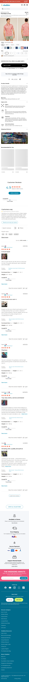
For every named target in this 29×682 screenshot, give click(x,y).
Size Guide (25, 50)
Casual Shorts (4, 616)
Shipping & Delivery (5, 637)
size (3, 234)
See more (4, 284)
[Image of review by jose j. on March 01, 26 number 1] (4, 256)
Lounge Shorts (4, 621)
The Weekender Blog (6, 651)
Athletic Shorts (4, 614)
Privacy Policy (17, 678)
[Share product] (20, 79)
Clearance (3, 625)
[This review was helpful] (23, 437)
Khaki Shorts (4, 618)
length (10, 234)
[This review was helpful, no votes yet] (23, 288)
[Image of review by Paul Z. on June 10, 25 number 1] (4, 355)
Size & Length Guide (5, 644)
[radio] (2, 47)
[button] (8, 29)
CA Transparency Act (5, 665)
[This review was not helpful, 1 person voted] (26, 288)
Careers (3, 669)
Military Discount (5, 642)
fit (6, 234)
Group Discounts (5, 639)
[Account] (22, 5)
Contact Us (3, 646)
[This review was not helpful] (26, 339)
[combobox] (22, 240)
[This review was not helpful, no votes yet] (25, 386)
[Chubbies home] (5, 5)
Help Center (4, 633)
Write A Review (14, 193)
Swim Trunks (4, 612)
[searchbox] (8, 228)
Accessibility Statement (6, 667)
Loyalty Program (5, 648)
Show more (4, 237)
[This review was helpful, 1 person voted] (23, 339)
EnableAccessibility (25, 1)
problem (16, 234)
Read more (24, 414)
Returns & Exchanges (6, 635)
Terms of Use (4, 678)
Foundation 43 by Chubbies (7, 661)
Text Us (10, 599)
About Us (3, 656)
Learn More (14, 74)
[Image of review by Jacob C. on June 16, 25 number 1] (4, 304)
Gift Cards (3, 627)
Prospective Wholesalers (6, 663)
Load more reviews (14, 495)
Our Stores (14, 522)
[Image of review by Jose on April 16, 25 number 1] (4, 453)
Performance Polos (5, 623)
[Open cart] (24, 5)
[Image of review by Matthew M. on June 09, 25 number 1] (4, 402)
